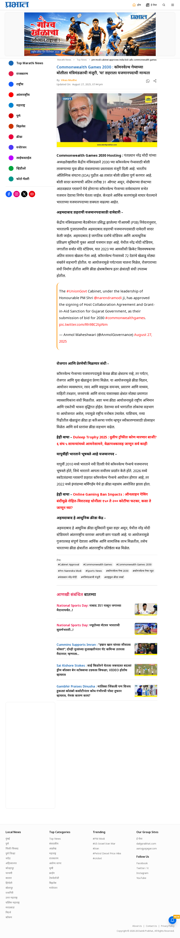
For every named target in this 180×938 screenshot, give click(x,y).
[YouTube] (32, 194)
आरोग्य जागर (55, 863)
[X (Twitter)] (24, 194)
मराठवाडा (10, 907)
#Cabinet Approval (68, 564)
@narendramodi (108, 297)
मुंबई (8, 838)
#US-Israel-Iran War (104, 843)
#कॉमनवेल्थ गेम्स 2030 (117, 570)
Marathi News (64, 59)
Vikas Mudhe (69, 80)
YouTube (141, 878)
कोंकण (9, 917)
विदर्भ (8, 912)
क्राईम (52, 873)
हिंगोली (9, 882)
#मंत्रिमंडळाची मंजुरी (90, 577)
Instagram (142, 873)
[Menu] (172, 5)
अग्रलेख (52, 848)
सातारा (9, 878)
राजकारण (53, 858)
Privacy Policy (167, 926)
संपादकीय (53, 843)
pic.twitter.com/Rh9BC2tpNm (83, 324)
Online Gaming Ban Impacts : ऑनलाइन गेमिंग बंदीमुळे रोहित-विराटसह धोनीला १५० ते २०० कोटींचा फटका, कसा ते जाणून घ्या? (104, 501)
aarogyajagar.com (146, 848)
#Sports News (94, 570)
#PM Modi (99, 838)
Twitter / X (142, 868)
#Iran (96, 848)
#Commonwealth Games (97, 564)
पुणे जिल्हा (10, 853)
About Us (137, 926)
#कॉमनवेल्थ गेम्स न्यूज (143, 570)
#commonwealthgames (125, 317)
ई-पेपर (139, 838)
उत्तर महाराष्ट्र (11, 897)
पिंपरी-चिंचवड (12, 848)
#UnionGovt (76, 291)
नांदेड (8, 858)
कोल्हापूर (10, 868)
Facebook (142, 863)
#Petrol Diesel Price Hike (107, 853)
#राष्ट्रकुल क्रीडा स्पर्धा (114, 577)
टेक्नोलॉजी (54, 878)
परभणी (9, 873)
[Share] (154, 80)
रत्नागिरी (9, 892)
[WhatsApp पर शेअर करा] (147, 81)
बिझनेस (52, 882)
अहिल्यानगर (11, 863)
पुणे (7, 843)
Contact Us (151, 926)
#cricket (97, 858)
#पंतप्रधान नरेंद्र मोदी (67, 577)
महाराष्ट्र (52, 853)
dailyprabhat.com (146, 843)
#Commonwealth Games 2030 (134, 564)
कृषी (51, 868)
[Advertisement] (32, 754)
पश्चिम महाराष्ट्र (13, 902)
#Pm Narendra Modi (69, 570)
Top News (82, 59)
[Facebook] (9, 194)
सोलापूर (9, 887)
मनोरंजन (53, 887)
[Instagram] (16, 194)
